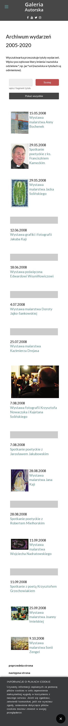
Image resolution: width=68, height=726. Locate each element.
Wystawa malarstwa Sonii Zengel (41, 647)
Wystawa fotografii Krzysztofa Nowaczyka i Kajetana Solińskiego (33, 412)
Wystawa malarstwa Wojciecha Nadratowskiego (31, 549)
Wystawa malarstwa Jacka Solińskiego (41, 189)
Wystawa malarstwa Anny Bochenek (41, 121)
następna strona (19, 672)
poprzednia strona (21, 665)
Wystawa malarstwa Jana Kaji (40, 479)
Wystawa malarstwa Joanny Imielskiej (42, 616)
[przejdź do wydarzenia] (35, 381)
